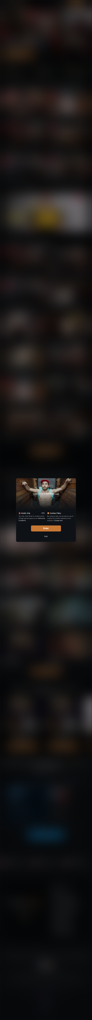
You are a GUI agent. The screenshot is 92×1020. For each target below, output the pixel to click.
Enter (46, 528)
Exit (46, 536)
